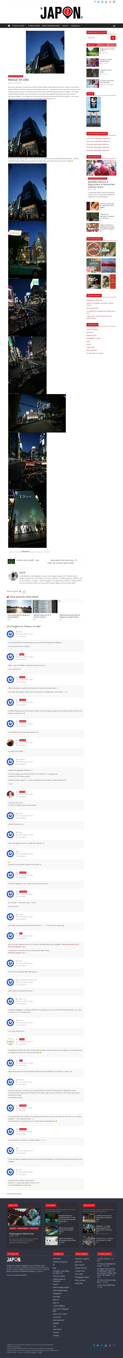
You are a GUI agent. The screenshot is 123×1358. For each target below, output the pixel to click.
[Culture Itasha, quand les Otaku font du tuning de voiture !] (51, 1227)
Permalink (22, 636)
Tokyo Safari (71, 583)
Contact (65, 26)
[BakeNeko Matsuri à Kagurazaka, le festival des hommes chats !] (101, 161)
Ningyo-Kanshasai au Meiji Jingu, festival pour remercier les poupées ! (107, 227)
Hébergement (57, 1293)
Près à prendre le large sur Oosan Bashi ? (19, 616)
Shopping (56, 1323)
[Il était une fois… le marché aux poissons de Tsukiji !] (89, 1237)
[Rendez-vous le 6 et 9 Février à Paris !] (45, 601)
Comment (112, 45)
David (11, 83)
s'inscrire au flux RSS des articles (17, 1348)
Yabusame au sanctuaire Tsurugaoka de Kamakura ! (107, 216)
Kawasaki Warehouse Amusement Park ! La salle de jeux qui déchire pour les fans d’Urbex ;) (67, 1218)
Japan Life (12, 1228)
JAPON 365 (89, 332)
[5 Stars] (28, 551)
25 (10, 619)
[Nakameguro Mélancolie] (24, 1209)
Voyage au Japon (18, 26)
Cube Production (48, 1345)
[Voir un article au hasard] (114, 26)
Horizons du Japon (92, 329)
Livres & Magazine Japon (51, 26)
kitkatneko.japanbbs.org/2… (71, 944)
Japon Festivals (79, 1265)
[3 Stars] (25, 551)
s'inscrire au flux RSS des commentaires (41, 1348)
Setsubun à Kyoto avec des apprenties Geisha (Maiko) (107, 205)
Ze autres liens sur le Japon (94, 353)
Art (54, 1265)
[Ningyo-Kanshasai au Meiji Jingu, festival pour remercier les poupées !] (92, 224)
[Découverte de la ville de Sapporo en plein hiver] (71, 601)
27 (36, 619)
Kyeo (19, 1347)
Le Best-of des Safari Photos (106, 1285)
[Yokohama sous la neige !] (93, 69)
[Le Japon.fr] (9, 26)
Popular (92, 45)
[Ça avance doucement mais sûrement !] (93, 79)
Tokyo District (34, 1228)
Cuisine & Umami (34, 26)
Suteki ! (88, 344)
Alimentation (57, 1259)
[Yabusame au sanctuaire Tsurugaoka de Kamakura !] (92, 213)
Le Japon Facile (79, 1271)
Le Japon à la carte (81, 1268)
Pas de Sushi (57, 1317)
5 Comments (104, 53)
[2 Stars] (24, 551)
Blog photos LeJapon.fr (82, 1259)
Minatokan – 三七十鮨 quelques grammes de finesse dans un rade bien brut (104, 1229)
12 (61, 619)
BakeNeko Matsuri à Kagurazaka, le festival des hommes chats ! (101, 184)
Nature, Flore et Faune (60, 1314)
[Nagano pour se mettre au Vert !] (93, 47)
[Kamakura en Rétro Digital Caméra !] (93, 58)
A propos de (75, 26)
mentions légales (31, 1352)
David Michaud (38, 1350)
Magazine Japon (91, 335)
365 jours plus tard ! (92, 308)
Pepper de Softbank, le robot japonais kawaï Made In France (67, 1240)
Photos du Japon (80, 1280)
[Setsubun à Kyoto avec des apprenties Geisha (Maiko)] (92, 203)
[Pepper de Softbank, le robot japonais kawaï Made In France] (51, 1237)
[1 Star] (22, 551)
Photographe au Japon (93, 338)
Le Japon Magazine (23, 1228)
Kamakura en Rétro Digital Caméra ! (106, 60)
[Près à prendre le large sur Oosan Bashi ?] (19, 601)
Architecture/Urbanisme (15, 76)
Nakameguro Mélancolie (102, 138)
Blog (54, 1268)
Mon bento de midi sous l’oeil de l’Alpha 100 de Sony (60, 561)
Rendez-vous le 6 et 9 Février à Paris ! (42, 616)
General (55, 1284)
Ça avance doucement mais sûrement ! (107, 81)
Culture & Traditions (59, 1276)
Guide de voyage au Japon (61, 1287)
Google (40, 1352)
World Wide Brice (91, 350)
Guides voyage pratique (60, 1290)
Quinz (88, 341)
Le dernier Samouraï (103, 1259)
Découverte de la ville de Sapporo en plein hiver (70, 616)
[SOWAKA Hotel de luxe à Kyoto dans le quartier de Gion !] (89, 1215)
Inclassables (56, 1296)
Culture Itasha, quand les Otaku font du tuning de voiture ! (66, 1230)
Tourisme (56, 1332)
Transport (56, 1335)
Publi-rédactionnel (58, 1320)
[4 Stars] (27, 551)
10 (102, 220)
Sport (54, 1326)
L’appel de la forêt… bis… (28, 560)
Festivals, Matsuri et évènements (97, 178)
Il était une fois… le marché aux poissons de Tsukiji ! (104, 1239)
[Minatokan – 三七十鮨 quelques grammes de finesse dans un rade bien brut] (89, 1225)
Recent (102, 45)
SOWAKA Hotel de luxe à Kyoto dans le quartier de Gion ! (104, 1217)
